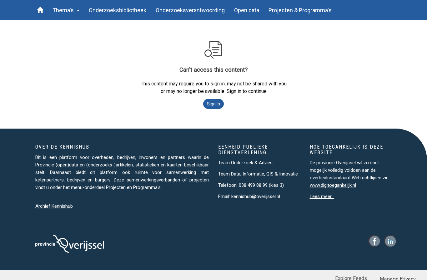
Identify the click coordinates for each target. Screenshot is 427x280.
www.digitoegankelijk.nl (333, 185)
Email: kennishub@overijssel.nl (249, 196)
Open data (246, 10)
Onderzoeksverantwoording (190, 10)
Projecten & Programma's (300, 10)
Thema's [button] (64, 10)
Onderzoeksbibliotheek (117, 10)
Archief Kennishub (54, 206)
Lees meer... (322, 196)
